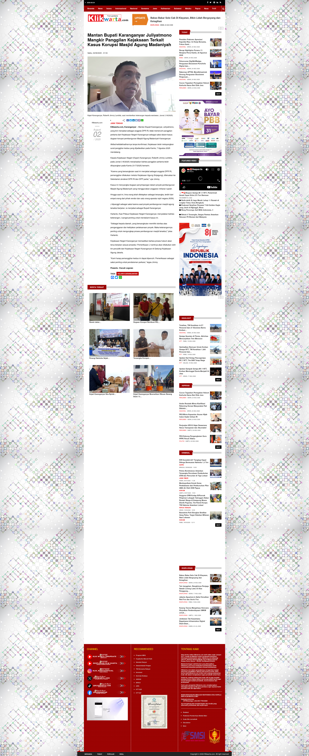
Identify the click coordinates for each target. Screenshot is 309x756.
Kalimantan (165, 8)
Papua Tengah (185, 507)
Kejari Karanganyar (127, 273)
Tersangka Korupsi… (142, 358)
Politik (181, 441)
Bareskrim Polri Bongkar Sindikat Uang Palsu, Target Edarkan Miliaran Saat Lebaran (194, 515)
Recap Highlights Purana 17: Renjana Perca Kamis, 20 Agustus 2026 (193, 52)
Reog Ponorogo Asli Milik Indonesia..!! (197, 210)
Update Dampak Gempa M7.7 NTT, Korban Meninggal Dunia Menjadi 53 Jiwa (194, 371)
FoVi (214, 8)
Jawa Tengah (116, 123)
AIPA (137, 686)
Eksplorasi (183, 583)
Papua (197, 8)
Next (222, 28)
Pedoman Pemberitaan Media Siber (195, 716)
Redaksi (186, 712)
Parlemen (182, 88)
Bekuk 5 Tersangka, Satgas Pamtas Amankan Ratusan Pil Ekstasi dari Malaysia (198, 215)
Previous (219, 28)
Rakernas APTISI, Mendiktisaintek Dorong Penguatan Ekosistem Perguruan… (193, 74)
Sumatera (145, 8)
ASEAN (138, 679)
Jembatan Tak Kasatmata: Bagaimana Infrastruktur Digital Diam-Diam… (192, 621)
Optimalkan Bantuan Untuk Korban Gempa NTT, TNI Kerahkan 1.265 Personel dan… (193, 349)
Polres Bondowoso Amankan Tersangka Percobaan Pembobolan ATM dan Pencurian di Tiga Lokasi (193, 473)
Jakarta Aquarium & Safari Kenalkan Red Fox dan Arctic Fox (194, 598)
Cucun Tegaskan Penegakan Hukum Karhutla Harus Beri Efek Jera (194, 84)
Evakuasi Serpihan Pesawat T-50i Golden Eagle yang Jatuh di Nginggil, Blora (199, 206)
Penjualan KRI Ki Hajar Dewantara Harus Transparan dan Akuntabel (193, 426)
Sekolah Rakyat (141, 662)
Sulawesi (177, 8)
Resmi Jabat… (95, 322)
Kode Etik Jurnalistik (190, 719)
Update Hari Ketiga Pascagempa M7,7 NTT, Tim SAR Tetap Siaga (192, 359)
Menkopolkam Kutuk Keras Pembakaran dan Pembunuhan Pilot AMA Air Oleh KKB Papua (194, 485)
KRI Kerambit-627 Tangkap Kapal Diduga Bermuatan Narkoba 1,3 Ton (193, 461)
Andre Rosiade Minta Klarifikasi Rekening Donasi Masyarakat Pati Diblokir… (193, 406)
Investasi (139, 672)
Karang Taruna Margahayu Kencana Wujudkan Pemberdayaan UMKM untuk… (194, 610)
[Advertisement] (200, 307)
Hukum (182, 490)
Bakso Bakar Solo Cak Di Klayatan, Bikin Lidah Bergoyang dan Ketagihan (193, 577)
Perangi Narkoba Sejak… (99, 358)
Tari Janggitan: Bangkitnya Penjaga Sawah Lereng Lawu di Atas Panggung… (194, 588)
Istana (109, 8)
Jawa (155, 8)
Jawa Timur (183, 478)
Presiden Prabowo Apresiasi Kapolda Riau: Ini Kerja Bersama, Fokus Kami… (192, 41)
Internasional (120, 8)
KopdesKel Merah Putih (144, 659)
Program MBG (141, 655)
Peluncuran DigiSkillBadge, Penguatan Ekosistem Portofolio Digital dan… (192, 63)
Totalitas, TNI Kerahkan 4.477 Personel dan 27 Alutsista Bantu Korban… (192, 327)
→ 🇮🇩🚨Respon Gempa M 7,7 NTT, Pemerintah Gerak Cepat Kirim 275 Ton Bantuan (198, 194)
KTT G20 (139, 689)
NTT (180, 341)
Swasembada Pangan (143, 665)
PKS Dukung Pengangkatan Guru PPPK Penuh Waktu (193, 437)
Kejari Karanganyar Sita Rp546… (102, 394)
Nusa (206, 8)
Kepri (181, 465)
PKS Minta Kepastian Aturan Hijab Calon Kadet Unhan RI (193, 415)
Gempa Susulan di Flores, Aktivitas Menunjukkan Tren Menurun (193, 337)
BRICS (138, 682)
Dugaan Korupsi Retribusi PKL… (146, 322)
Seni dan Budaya (141, 676)
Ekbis (181, 58)
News (100, 8)
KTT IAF (138, 693)
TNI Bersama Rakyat (143, 669)
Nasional (133, 8)
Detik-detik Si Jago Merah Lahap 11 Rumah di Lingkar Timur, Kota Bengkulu (199, 201)
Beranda (90, 8)
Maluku (188, 8)
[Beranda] (109, 17)
